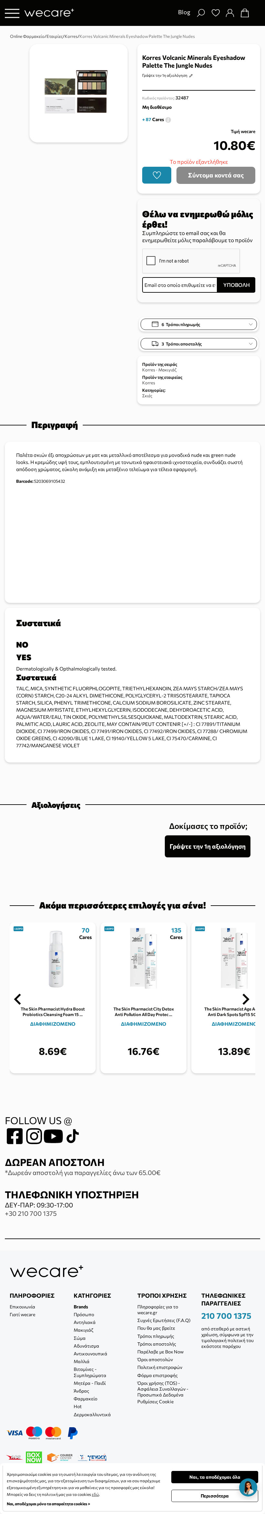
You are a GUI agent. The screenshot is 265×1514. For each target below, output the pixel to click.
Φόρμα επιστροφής (157, 1375)
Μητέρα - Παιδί (90, 1383)
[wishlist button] (156, 175)
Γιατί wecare (22, 1314)
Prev (17, 999)
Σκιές (147, 395)
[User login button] (230, 13)
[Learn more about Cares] (168, 119)
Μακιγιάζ (83, 1330)
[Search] (201, 13)
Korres (148, 382)
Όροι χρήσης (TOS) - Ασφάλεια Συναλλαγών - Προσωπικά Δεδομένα (162, 1388)
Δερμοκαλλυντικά (92, 1414)
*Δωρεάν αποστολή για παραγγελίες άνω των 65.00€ (83, 1172)
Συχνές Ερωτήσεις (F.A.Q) (163, 1320)
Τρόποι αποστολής (156, 1344)
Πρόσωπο (84, 1314)
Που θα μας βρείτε (156, 1328)
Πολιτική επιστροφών (159, 1367)
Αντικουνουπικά (90, 1353)
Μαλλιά (82, 1361)
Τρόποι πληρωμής (155, 1336)
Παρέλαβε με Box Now (160, 1351)
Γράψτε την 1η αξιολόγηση (164, 75)
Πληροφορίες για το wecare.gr (157, 1309)
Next (246, 999)
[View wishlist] (215, 13)
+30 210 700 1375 (31, 1213)
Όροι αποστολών (155, 1359)
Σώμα (80, 1338)
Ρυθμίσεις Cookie (155, 1401)
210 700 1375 (226, 1315)
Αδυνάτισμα (86, 1346)
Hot (78, 1406)
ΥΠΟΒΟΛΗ (236, 285)
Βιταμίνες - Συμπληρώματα (90, 1372)
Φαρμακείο (85, 1398)
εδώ (95, 1494)
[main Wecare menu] (12, 13)
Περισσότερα (215, 1495)
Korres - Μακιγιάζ (159, 369)
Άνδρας (81, 1391)
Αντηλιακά (85, 1322)
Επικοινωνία (22, 1306)
